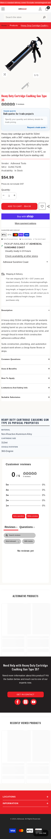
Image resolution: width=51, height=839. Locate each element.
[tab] (27, 527)
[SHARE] (48, 206)
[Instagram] (26, 702)
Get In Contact (25, 694)
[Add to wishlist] (42, 206)
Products (14, 25)
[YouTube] (34, 702)
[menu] (3, 9)
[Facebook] (18, 702)
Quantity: (5, 190)
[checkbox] (28, 541)
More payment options (25, 223)
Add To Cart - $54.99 (19, 206)
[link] (13, 643)
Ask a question (18, 516)
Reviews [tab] (11, 526)
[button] (25, 17)
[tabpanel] (25, 557)
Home (4, 25)
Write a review (32, 516)
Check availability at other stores (21, 256)
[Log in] (40, 8)
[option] (25, 53)
